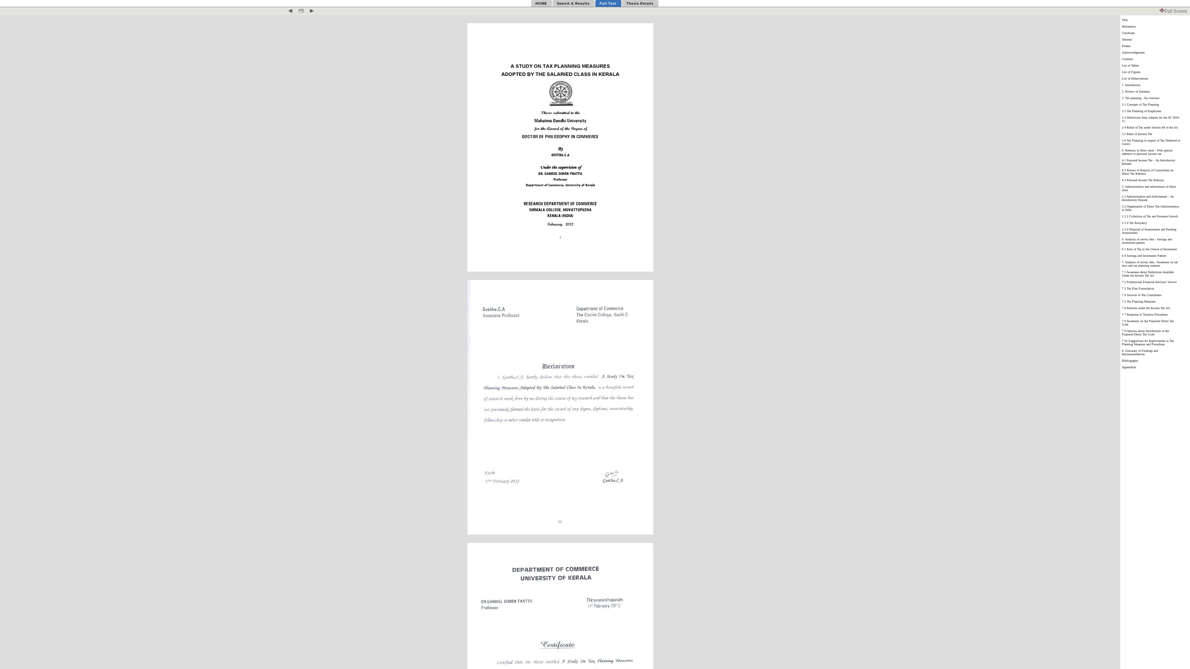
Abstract (1127, 39)
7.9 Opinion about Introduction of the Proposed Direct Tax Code (1145, 332)
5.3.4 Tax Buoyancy (1134, 223)
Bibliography (1130, 360)
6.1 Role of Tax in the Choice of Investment (1149, 249)
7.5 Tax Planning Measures (1139, 301)
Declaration (1129, 26)
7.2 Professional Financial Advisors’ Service (1149, 282)
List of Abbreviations (1135, 78)
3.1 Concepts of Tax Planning (1140, 104)
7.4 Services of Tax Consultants (1141, 295)
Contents (1127, 59)
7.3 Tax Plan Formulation (1138, 288)
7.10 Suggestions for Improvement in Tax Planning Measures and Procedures (1148, 342)
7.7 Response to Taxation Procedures (1145, 314)
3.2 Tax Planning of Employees (1141, 111)
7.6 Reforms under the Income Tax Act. (1146, 308)
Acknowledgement (1133, 52)
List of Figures (1131, 72)
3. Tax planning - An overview (1141, 98)
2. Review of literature (1136, 91)
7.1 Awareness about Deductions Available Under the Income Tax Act (1148, 273)
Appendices (1129, 367)
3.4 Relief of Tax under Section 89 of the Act (1150, 127)
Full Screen (1176, 11)
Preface (1126, 46)
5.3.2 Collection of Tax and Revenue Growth (1150, 216)
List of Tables (1130, 65)
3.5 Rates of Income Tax (1137, 134)
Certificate (1128, 33)
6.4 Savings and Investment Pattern (1144, 255)
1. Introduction (1131, 85)
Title (1125, 20)
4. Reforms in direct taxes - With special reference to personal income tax (1147, 152)
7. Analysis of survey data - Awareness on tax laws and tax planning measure (1150, 263)
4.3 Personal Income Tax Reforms (1143, 180)
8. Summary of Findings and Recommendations (1140, 352)
